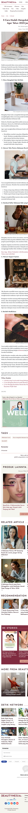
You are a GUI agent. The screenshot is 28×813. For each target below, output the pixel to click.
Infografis (23, 8)
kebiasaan (21, 350)
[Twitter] (9, 803)
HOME (20, 2)
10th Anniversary (8, 6)
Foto (12, 8)
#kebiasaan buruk (6, 437)
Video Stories (6, 8)
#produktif (4, 441)
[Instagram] (11, 803)
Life (7, 16)
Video (17, 8)
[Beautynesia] (9, 2)
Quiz (23, 6)
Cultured (12, 16)
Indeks (6, 11)
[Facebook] (6, 803)
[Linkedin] (14, 803)
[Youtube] (17, 803)
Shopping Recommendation (16, 11)
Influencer (17, 6)
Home (2, 16)
